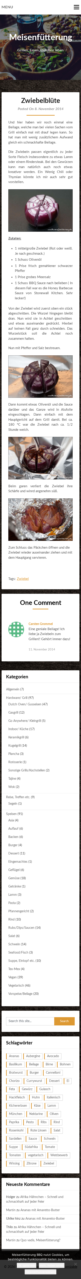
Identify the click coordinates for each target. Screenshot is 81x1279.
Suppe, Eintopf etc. (21, 960)
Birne (49, 1064)
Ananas (14, 1056)
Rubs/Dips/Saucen (21, 927)
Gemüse (14, 878)
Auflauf (13, 828)
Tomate (50, 1147)
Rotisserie (15, 762)
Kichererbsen (18, 1105)
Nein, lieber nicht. (51, 1265)
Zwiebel (23, 579)
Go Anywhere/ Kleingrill (24, 721)
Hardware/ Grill (16, 698)
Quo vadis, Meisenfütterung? (40, 1240)
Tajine (12, 778)
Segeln (12, 803)
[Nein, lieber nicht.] (75, 1264)
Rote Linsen (38, 1130)
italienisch (53, 1097)
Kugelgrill (14, 745)
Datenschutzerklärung (40, 1272)
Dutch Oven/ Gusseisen (24, 704)
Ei (68, 1081)
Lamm (12, 894)
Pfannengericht (18, 911)
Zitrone (31, 1163)
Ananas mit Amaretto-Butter (40, 1210)
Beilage (34, 1064)
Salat (11, 936)
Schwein (14, 944)
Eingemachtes (17, 861)
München (15, 1114)
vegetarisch (35, 1155)
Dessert (13, 853)
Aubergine (33, 1056)
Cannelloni (53, 1072)
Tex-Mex (14, 969)
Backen (13, 837)
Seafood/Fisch (18, 952)
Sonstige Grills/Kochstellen (26, 770)
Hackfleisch (17, 1097)
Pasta (12, 903)
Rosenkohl (16, 1130)
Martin (11, 1210)
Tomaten (15, 1155)
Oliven (54, 1114)
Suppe (13, 1147)
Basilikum (15, 1064)
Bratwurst (16, 1072)
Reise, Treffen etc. (18, 797)
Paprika (14, 1122)
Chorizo (14, 1081)
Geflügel (14, 870)
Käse (37, 1105)
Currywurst (34, 1081)
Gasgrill (13, 712)
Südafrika (31, 1147)
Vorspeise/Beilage (20, 994)
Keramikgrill (16, 737)
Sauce (33, 1138)
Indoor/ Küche (18, 729)
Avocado (53, 1056)
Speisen (11, 814)
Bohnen (65, 1064)
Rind (11, 919)
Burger (13, 845)
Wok (11, 787)
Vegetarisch (16, 985)
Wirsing (14, 1163)
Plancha (13, 754)
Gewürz (27, 1089)
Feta (12, 1089)
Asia (11, 820)
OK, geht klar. (26, 1265)
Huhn (36, 1097)
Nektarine (36, 1114)
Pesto (30, 1122)
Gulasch (44, 1089)
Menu (7, 7)
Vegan (12, 977)
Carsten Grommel (41, 624)
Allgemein (12, 689)
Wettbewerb (59, 1155)
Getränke (14, 886)
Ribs (44, 1122)
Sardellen (15, 1138)
